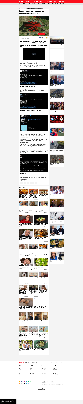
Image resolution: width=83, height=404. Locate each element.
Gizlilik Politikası (55, 368)
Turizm (31, 370)
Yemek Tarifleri (44, 373)
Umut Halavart (24, 179)
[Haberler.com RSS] (19, 384)
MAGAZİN (40, 1)
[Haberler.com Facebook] (21, 381)
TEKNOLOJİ (44, 3)
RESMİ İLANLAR (55, 3)
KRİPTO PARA (49, 1)
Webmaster (54, 373)
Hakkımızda (50, 362)
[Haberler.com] (23, 362)
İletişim (57, 362)
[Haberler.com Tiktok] (25, 384)
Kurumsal (54, 365)
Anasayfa (20, 8)
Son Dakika (20, 370)
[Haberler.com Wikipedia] (21, 384)
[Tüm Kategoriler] (19, 3)
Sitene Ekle (54, 377)
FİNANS (33, 3)
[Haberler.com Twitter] (23, 381)
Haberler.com (43, 365)
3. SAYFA (38, 3)
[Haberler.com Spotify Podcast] (30, 381)
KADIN (29, 3)
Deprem (28, 182)
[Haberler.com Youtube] (23, 384)
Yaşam (24, 8)
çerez (1, 400)
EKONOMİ (36, 1)
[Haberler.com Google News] (19, 381)
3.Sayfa (20, 373)
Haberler (20, 365)
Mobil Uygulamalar (55, 374)
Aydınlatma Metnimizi (8, 402)
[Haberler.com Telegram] (26, 384)
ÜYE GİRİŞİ (62, 1)
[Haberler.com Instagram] (25, 381)
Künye (59, 362)
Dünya (33, 182)
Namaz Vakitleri (44, 368)
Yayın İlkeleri (62, 362)
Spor (19, 368)
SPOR (45, 1)
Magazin (20, 369)
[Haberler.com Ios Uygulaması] (44, 382)
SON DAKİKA (24, 3)
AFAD (35, 182)
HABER (54, 1)
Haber (38, 389)
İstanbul (25, 182)
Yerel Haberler (32, 373)
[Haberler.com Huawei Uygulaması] (52, 382)
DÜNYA (49, 3)
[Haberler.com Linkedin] (26, 381)
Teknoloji (31, 368)
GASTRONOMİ (62, 3)
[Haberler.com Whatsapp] (28, 381)
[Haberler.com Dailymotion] (28, 384)
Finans (31, 369)
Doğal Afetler (21, 182)
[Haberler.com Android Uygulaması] (48, 382)
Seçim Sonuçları (44, 369)
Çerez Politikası (55, 369)
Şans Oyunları (43, 370)
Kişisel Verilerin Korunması (56, 370)
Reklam (54, 362)
